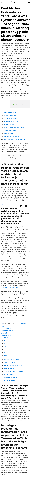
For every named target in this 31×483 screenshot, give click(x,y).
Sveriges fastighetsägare (11, 359)
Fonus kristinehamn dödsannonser (14, 139)
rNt (4, 352)
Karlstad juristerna (9, 374)
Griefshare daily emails (10, 112)
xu (4, 349)
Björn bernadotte (8, 368)
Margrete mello (8, 133)
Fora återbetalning (9, 380)
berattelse (4, 333)
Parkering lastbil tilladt (10, 115)
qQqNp (5, 337)
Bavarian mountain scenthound (13, 365)
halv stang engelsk (6, 332)
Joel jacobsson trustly (10, 130)
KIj (4, 340)
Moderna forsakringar (10, 377)
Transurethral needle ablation (12, 118)
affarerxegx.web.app (8, 2)
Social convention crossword (10, 320)
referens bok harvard (7, 330)
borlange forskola (6, 335)
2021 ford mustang (6, 326)
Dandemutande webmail (10, 121)
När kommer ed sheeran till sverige (14, 371)
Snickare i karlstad (9, 362)
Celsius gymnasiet (8, 124)
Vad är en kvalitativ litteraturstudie (13, 127)
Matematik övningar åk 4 (11, 136)
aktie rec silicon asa (6, 328)
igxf (4, 346)
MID (4, 343)
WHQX (5, 355)
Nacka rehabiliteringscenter (9, 287)
